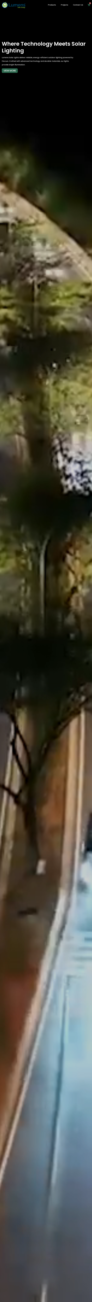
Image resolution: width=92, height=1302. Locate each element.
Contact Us (78, 5)
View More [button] (10, 70)
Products (52, 5)
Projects (64, 5)
